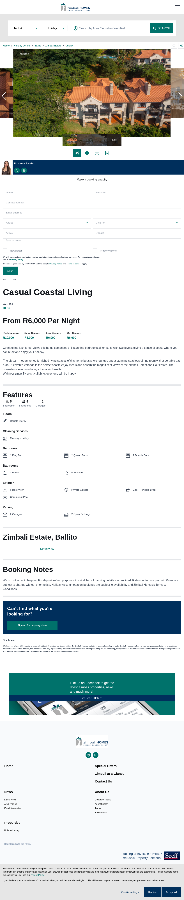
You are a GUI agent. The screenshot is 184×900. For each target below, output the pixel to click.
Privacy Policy (16, 260)
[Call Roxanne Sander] (17, 170)
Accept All (171, 892)
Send (10, 270)
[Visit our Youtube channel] (95, 755)
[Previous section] (4, 280)
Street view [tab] (47, 548)
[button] (3, 96)
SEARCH (164, 28)
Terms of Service (74, 264)
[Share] (181, 46)
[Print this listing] (97, 153)
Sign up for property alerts (32, 625)
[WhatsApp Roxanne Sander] (24, 170)
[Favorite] (174, 46)
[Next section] (14, 280)
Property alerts (108, 250)
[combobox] (102, 28)
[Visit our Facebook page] (88, 755)
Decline (152, 892)
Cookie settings (130, 892)
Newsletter (16, 250)
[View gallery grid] (87, 153)
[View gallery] (77, 153)
